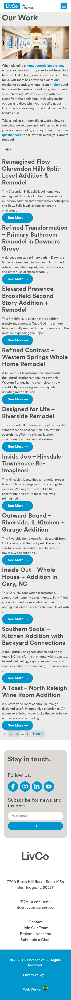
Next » (38, 733)
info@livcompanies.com (36, 907)
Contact (35, 922)
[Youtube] (49, 786)
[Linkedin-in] (37, 786)
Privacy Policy (33, 975)
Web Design (32, 989)
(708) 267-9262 (37, 902)
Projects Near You (35, 934)
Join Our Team (35, 928)
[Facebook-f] (13, 786)
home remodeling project (44, 65)
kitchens (56, 84)
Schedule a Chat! (36, 940)
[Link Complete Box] (35, 190)
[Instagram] (25, 786)
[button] (64, 6)
